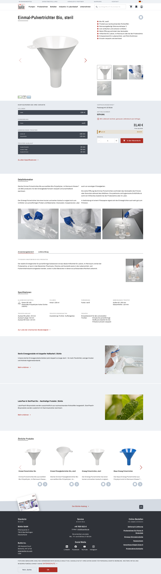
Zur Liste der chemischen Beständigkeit (33, 330)
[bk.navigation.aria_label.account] (141, 6)
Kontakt (115, 1)
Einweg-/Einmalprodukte (133, 537)
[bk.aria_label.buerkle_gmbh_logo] (21, 6)
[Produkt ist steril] (29, 97)
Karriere (98, 1)
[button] (85, 60)
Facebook (75, 549)
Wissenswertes (25, 1)
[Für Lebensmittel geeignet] (24, 97)
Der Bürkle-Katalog (79, 506)
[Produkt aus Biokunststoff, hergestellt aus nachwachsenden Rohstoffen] (20, 97)
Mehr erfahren (23, 367)
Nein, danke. (27, 570)
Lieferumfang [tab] (43, 252)
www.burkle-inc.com (25, 551)
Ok (48, 570)
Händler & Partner (76, 1)
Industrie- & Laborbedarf (68, 7)
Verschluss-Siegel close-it (133, 545)
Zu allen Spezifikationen (27, 160)
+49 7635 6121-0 (80, 526)
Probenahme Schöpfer (134, 548)
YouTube (85, 549)
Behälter (53, 7)
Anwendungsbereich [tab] (26, 252)
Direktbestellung (49, 1)
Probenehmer (42, 7)
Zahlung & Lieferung (135, 526)
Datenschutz (49, 563)
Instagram (93, 549)
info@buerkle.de (83, 529)
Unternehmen (85, 7)
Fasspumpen (138, 541)
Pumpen (32, 7)
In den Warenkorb (134, 141)
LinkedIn (67, 549)
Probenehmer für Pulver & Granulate (133, 532)
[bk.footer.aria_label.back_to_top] (141, 507)
